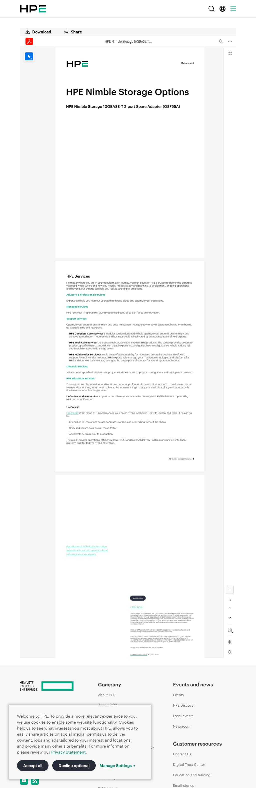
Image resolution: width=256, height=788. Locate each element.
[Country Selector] (223, 8)
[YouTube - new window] (24, 781)
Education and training (191, 775)
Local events (183, 716)
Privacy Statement (68, 752)
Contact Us (182, 754)
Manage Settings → (117, 765)
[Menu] (233, 8)
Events (178, 695)
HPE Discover (184, 705)
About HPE (106, 695)
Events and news (193, 684)
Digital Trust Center (189, 764)
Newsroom (181, 726)
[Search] (211, 8)
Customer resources (197, 744)
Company (109, 684)
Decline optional (74, 765)
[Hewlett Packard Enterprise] (33, 8)
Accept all (32, 765)
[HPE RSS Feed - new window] (35, 781)
